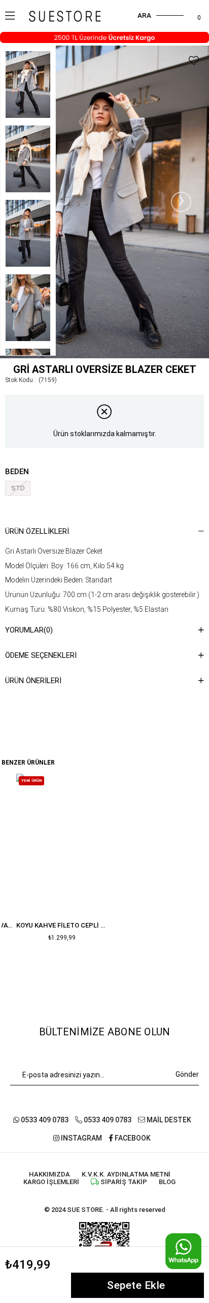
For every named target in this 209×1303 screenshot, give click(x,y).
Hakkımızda (49, 1174)
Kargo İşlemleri (51, 1182)
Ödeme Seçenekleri (41, 655)
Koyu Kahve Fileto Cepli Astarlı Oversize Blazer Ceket (62, 925)
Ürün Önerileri (33, 680)
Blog (167, 1182)
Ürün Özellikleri (37, 531)
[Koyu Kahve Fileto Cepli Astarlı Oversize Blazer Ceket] (62, 842)
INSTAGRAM (80, 1138)
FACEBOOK (132, 1138)
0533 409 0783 (43, 1120)
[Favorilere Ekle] (194, 61)
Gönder (187, 1074)
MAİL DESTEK (168, 1120)
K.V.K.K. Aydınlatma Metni (126, 1174)
